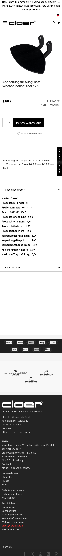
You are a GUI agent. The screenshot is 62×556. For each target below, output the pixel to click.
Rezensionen (12, 267)
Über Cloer (8, 477)
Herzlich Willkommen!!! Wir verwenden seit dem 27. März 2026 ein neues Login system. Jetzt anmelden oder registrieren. (31, 5)
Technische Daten (15, 189)
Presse (5, 480)
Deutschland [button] (48, 15)
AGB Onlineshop (11, 529)
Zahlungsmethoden (13, 514)
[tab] (31, 189)
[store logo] (22, 23)
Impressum (8, 507)
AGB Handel (8, 497)
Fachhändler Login (12, 494)
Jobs (4, 484)
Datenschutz (9, 510)
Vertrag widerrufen (12, 525)
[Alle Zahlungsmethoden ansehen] (31, 346)
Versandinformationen (14, 518)
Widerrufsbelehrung (13, 522)
